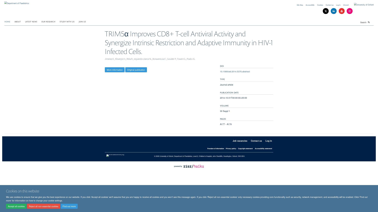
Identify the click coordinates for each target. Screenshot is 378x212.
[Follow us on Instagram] (350, 11)
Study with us (67, 21)
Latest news (31, 21)
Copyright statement (245, 148)
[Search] (368, 22)
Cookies (320, 5)
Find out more (69, 206)
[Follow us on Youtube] (342, 11)
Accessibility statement (263, 148)
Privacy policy (231, 148)
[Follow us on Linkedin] (334, 11)
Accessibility (310, 5)
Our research (48, 21)
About (17, 21)
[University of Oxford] (362, 4)
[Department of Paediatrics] (16, 2)
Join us (82, 21)
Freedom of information (215, 148)
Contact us (330, 5)
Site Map (300, 5)
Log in (338, 5)
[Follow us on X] (326, 11)
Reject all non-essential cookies (43, 206)
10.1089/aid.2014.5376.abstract (235, 71)
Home (7, 21)
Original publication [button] (136, 69)
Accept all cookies (16, 206)
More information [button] (115, 69)
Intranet (346, 5)
